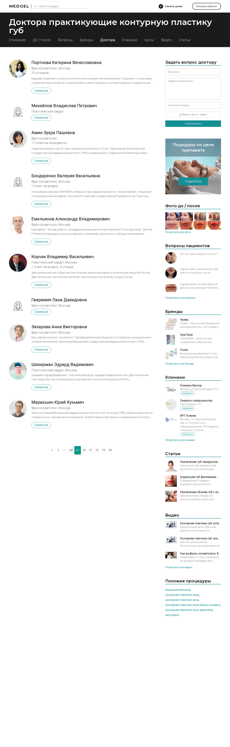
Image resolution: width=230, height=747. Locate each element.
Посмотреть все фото (178, 232)
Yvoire (184, 350)
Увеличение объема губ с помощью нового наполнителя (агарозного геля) (200, 492)
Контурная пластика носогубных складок (192, 605)
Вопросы (65, 40)
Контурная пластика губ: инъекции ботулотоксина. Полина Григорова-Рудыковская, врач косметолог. (200, 538)
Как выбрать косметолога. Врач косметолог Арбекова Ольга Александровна (200, 553)
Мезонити (206, 610)
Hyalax (184, 319)
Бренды (86, 40)
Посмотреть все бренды (179, 363)
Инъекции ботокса (177, 590)
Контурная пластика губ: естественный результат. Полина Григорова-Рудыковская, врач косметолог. (200, 523)
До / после (42, 40)
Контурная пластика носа (182, 600)
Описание (17, 40)
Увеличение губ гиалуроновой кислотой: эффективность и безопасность (200, 462)
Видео (166, 40)
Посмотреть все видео (178, 567)
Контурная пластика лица (182, 595)
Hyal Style (186, 334)
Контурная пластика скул (182, 610)
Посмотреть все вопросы (180, 297)
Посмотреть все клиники (180, 440)
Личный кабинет (206, 6)
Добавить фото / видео (193, 114)
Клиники (129, 40)
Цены (149, 40)
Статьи (184, 40)
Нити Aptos (172, 615)
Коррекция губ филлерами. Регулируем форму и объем (200, 477)
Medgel (19, 6)
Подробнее (193, 181)
